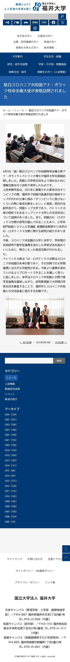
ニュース (19, 110)
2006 (7, 516)
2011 (7, 491)
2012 (7, 486)
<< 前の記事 (25, 342)
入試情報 (10, 384)
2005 (7, 522)
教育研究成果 (12, 389)
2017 (7, 460)
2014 (7, 476)
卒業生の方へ (45, 36)
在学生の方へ (24, 36)
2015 (7, 470)
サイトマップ (14, 559)
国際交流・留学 (17, 72)
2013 (7, 481)
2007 (7, 511)
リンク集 (50, 582)
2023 (7, 430)
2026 (7, 414)
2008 (7, 506)
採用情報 (49, 47)
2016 (7, 465)
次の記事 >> (61, 342)
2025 (7, 419)
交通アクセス (55, 559)
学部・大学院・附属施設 (52, 64)
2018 (7, 455)
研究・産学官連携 (17, 64)
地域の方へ (50, 42)
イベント (10, 394)
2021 (7, 440)
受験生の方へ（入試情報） (52, 72)
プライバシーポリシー (27, 582)
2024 (7, 424)
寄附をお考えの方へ (27, 47)
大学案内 (17, 56)
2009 (7, 501)
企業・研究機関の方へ (26, 42)
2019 (7, 450)
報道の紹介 (11, 399)
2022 (7, 435)
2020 (7, 445)
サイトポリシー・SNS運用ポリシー (35, 571)
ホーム (6, 110)
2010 (7, 496)
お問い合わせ (35, 559)
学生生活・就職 (52, 56)
